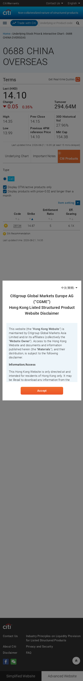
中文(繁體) (67, 287)
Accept (42, 390)
